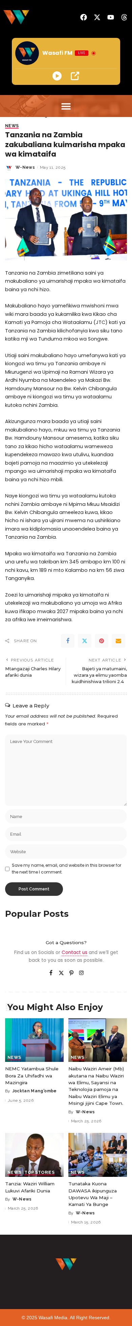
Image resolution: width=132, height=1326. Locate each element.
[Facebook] (67, 641)
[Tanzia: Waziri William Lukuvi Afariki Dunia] (34, 1155)
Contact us (74, 952)
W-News (25, 167)
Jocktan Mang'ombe (35, 1091)
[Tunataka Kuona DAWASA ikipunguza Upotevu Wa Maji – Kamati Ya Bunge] (97, 1155)
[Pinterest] (101, 641)
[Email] (118, 641)
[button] (66, 106)
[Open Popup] (75, 76)
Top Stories (39, 1172)
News (12, 126)
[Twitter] (84, 641)
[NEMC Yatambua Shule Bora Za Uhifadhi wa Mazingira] (34, 1040)
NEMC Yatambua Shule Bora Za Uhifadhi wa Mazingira (32, 1075)
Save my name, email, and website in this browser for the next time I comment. (66, 868)
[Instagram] (81, 973)
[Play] (57, 76)
